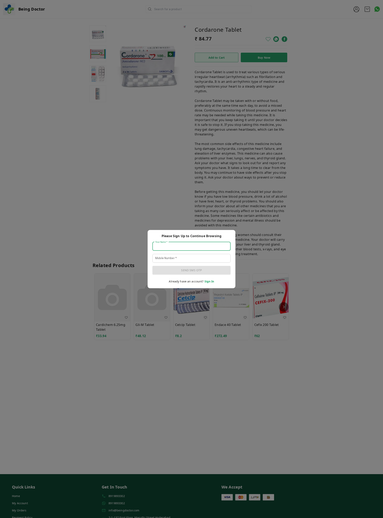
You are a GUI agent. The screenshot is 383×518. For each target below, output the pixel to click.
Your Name (161, 242)
